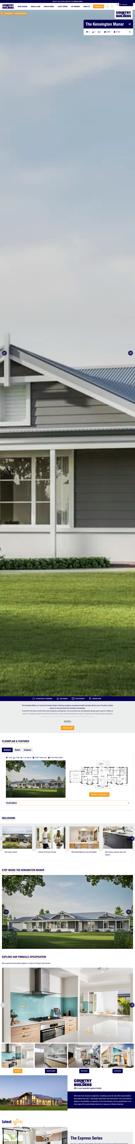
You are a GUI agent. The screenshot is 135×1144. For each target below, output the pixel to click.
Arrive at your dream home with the (67, 1)
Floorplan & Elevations (44, 699)
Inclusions (63, 699)
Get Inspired (75, 6)
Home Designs (22, 6)
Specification (79, 699)
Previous (4, 353)
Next (130, 353)
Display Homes (49, 6)
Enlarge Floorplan (98, 794)
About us (87, 6)
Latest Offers (63, 6)
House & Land (35, 6)
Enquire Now (96, 699)
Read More (67, 721)
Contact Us (98, 6)
